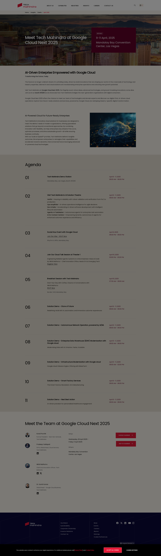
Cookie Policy (90, 550)
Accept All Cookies (113, 550)
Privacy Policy (78, 550)
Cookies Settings (132, 550)
